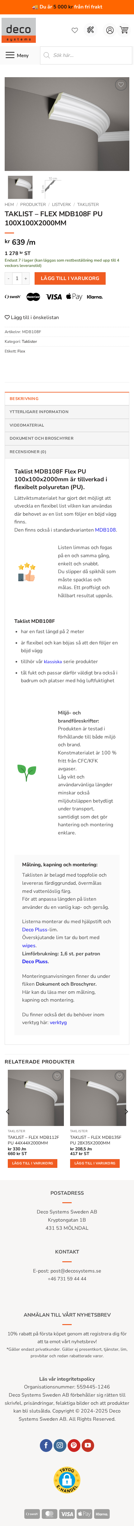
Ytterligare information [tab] (39, 412)
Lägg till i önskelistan (34, 317)
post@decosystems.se (75, 1271)
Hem (9, 205)
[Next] (119, 124)
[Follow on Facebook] (46, 1445)
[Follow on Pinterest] (74, 1445)
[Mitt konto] (110, 30)
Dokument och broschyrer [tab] (42, 438)
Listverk (61, 205)
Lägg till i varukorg (70, 278)
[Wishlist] (75, 30)
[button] (124, 30)
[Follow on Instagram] (60, 1445)
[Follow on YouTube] (88, 1445)
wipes (29, 945)
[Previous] (15, 124)
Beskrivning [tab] (24, 399)
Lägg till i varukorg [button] (32, 1163)
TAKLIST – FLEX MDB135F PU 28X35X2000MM (95, 1140)
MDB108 (105, 530)
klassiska (53, 661)
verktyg (58, 1022)
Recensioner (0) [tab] (28, 452)
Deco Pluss (34, 929)
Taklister (88, 205)
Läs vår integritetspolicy (67, 1379)
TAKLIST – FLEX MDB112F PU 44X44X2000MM (33, 1140)
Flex (21, 351)
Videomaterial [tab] (27, 425)
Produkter (33, 205)
